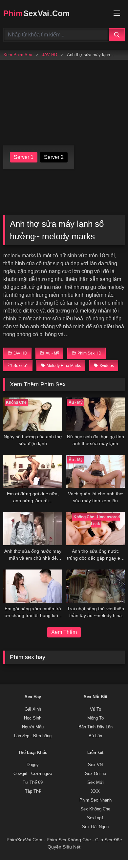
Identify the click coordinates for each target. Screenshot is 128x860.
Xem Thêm (64, 632)
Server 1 (23, 157)
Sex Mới (95, 782)
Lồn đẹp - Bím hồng (33, 736)
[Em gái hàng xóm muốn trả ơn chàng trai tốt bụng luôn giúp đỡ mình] (32, 586)
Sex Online (95, 773)
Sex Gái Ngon (95, 827)
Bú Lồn (95, 736)
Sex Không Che (95, 809)
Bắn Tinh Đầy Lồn (95, 727)
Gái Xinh (33, 709)
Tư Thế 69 (33, 782)
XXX (95, 791)
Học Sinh (32, 718)
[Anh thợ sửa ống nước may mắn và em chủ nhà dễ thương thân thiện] (32, 528)
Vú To (95, 709)
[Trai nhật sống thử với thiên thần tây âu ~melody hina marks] (95, 586)
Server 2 (54, 157)
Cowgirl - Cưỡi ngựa (32, 773)
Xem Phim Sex (17, 54)
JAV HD (49, 54)
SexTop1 (95, 818)
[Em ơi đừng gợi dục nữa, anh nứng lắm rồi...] (32, 471)
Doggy (33, 765)
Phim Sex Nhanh (95, 800)
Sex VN (95, 765)
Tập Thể (33, 791)
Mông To (95, 718)
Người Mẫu (33, 727)
